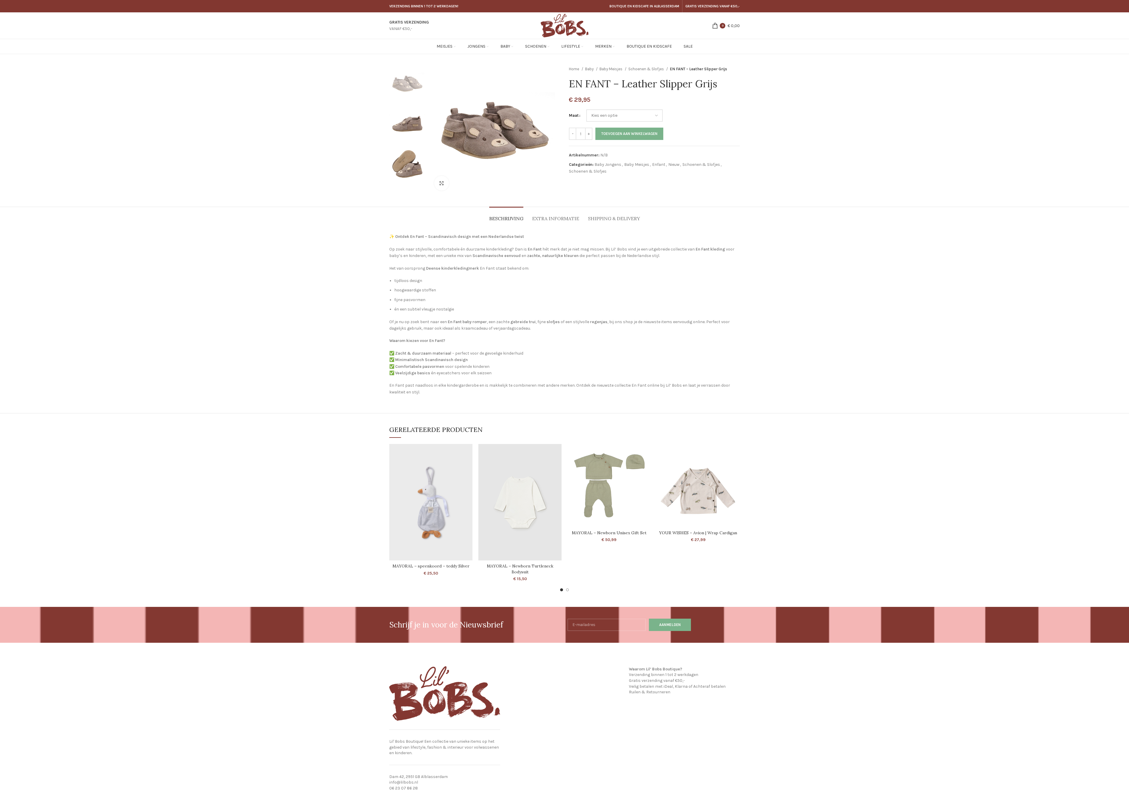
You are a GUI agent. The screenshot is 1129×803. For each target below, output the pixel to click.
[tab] (506, 216)
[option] (407, 83)
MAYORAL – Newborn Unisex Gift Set (609, 532)
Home (574, 69)
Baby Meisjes (611, 69)
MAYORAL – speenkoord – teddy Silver (431, 566)
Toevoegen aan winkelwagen (629, 133)
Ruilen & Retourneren (649, 692)
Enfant (658, 164)
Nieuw (673, 164)
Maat (574, 115)
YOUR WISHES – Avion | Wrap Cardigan (698, 532)
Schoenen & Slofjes (646, 69)
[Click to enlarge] (441, 183)
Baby (589, 69)
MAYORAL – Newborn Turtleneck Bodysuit (520, 569)
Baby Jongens (607, 164)
